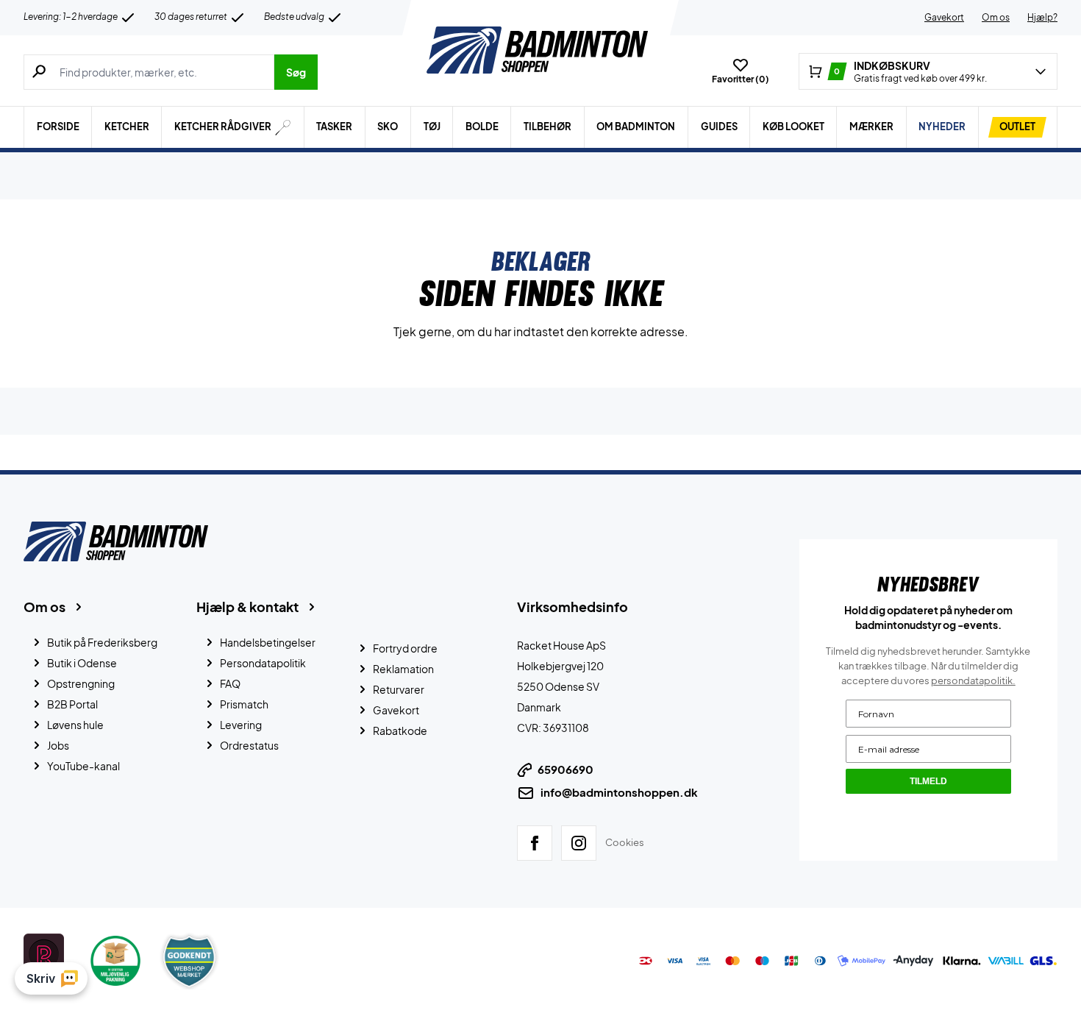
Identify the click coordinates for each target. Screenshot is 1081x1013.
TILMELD (928, 781)
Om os (996, 17)
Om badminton (635, 126)
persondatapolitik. (973, 680)
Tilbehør (547, 126)
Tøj (432, 126)
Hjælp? (1042, 17)
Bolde (482, 126)
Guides (719, 126)
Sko (387, 126)
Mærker (871, 126)
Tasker (334, 126)
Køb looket (793, 126)
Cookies (624, 842)
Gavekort (944, 17)
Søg (296, 72)
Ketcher (126, 126)
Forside (58, 126)
